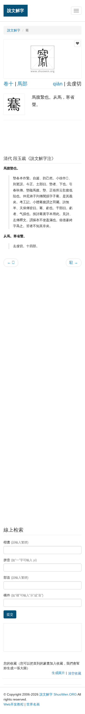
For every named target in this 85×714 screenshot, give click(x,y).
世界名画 (33, 704)
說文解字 (15, 10)
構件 (23, 595)
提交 (10, 614)
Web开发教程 (14, 704)
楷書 (16, 542)
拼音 (20, 560)
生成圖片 (58, 673)
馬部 (22, 83)
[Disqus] (42, 331)
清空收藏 (74, 673)
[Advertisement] (42, 137)
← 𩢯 (11, 262)
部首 (16, 577)
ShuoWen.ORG (65, 694)
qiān (58, 83)
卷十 (8, 83)
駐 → (73, 262)
